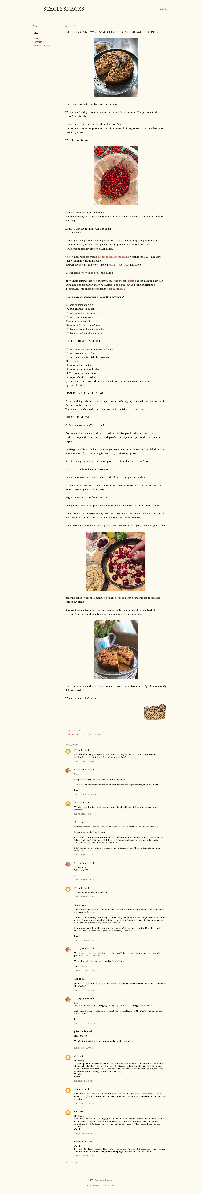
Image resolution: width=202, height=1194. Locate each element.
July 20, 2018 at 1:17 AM (84, 1048)
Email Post (77, 730)
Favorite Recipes (41, 45)
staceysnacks (81, 1141)
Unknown (79, 1089)
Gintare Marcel (109, 1185)
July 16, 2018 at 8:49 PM (84, 880)
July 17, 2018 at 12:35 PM (84, 970)
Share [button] (36, 26)
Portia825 (79, 750)
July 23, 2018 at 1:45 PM (84, 1103)
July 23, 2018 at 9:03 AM (84, 1081)
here (120, 288)
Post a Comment (73, 1162)
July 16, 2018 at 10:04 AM (85, 794)
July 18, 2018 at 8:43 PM (84, 1023)
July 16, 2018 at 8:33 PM (84, 855)
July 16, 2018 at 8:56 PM (84, 897)
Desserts (37, 42)
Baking (36, 38)
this (130, 280)
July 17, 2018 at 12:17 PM (84, 940)
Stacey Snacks (63, 8)
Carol (76, 1056)
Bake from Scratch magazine (112, 256)
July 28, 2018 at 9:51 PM (84, 1156)
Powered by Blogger (103, 1180)
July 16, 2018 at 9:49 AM (84, 761)
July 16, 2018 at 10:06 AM (85, 814)
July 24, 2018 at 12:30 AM (85, 1133)
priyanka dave (81, 1031)
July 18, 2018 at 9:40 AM (84, 990)
